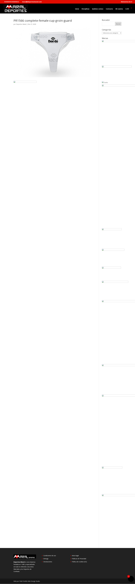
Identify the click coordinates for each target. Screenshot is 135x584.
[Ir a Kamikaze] (113, 250)
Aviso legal (75, 555)
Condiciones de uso (49, 555)
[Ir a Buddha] (117, 67)
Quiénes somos (97, 9)
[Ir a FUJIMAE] (112, 230)
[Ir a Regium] (112, 468)
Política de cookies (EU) (79, 562)
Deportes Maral (21, 24)
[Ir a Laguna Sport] (111, 268)
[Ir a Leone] (115, 282)
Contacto (109, 9)
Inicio (77, 9)
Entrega (45, 559)
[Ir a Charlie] (105, 82)
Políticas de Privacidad (79, 559)
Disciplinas (85, 9)
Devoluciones (47, 562)
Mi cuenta (119, 9)
